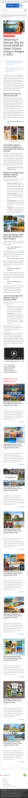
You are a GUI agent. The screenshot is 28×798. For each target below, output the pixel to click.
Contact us (3, 1)
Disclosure (5, 779)
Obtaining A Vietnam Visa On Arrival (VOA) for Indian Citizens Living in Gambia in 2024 (12, 530)
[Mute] (19, 358)
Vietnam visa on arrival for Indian (10, 372)
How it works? (10, 1)
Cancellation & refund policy (9, 786)
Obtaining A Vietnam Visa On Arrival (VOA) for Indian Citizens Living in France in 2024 (12, 615)
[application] (14, 354)
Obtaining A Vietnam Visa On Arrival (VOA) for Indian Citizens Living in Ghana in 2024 (12, 403)
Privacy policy (5, 782)
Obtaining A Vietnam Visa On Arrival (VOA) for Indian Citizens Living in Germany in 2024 (12, 446)
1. (12, 361)
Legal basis (5, 780)
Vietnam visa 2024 (10, 364)
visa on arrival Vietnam (9, 36)
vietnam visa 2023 (8, 33)
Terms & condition (6, 784)
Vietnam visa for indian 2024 (9, 367)
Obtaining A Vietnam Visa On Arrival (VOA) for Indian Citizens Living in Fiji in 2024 (12, 700)
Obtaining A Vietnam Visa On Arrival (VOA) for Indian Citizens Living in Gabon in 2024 (12, 573)
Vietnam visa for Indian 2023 (9, 366)
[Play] (6, 358)
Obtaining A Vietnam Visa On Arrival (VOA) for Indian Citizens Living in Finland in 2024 (12, 658)
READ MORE (21, 421)
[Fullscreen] (22, 358)
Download (17, 1)
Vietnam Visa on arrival (8, 369)
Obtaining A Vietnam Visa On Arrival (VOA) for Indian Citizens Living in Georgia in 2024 (14, 62)
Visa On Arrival (18, 33)
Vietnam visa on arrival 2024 (9, 370)
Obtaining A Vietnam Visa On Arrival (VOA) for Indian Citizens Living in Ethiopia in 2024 (14, 69)
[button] (14, 354)
